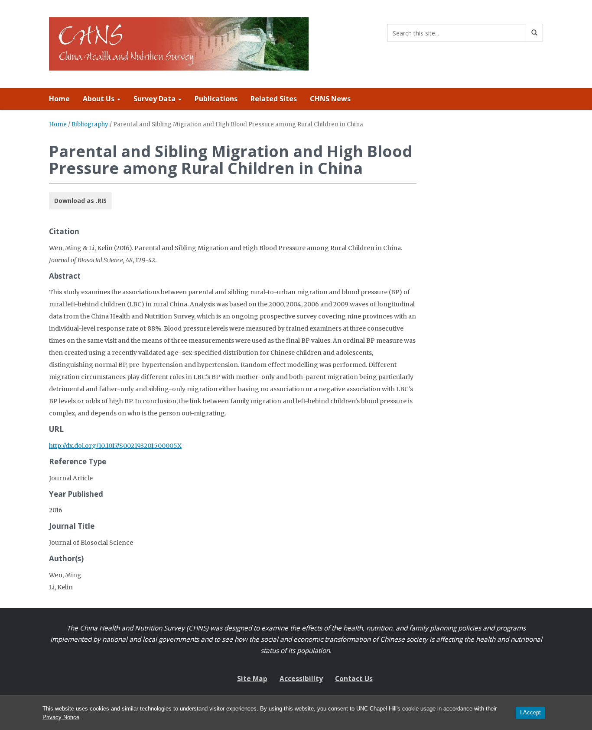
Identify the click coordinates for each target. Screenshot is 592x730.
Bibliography (90, 124)
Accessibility (301, 678)
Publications (216, 98)
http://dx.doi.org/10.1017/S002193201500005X (115, 446)
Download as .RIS (80, 200)
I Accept (530, 712)
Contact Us (354, 678)
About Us (99, 98)
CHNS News (330, 98)
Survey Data (155, 98)
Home (59, 98)
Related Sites (273, 98)
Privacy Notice (60, 717)
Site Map (252, 678)
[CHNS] (179, 42)
